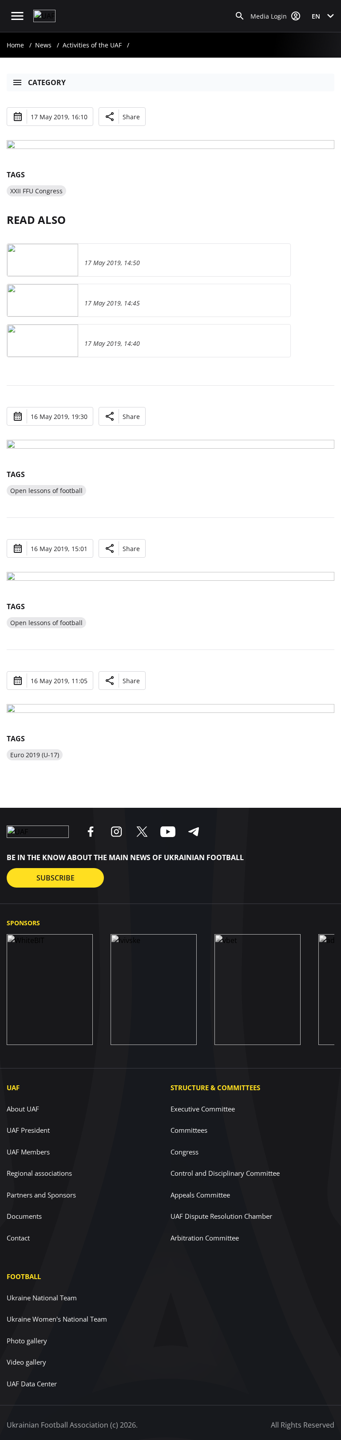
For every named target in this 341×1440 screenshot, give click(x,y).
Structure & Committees (215, 1087)
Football (24, 1276)
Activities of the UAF (92, 45)
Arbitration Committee (204, 1237)
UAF (13, 1087)
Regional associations (39, 1173)
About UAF (23, 1108)
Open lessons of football (46, 490)
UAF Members (28, 1151)
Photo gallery (27, 1340)
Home (15, 45)
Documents (24, 1216)
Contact (18, 1237)
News (43, 45)
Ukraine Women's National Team (57, 1319)
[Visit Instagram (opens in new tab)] (116, 831)
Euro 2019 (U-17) (34, 755)
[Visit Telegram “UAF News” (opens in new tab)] (193, 831)
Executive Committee (202, 1108)
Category (47, 82)
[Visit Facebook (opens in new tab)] (90, 831)
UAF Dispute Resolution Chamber (221, 1216)
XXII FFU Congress (36, 191)
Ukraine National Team (42, 1297)
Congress (184, 1151)
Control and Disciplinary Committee (225, 1173)
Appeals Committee (200, 1194)
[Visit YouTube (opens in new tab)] (167, 831)
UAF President (28, 1130)
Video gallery (26, 1362)
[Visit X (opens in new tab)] (142, 831)
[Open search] (239, 16)
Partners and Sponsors (41, 1194)
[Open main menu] (17, 16)
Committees (188, 1130)
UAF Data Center (32, 1383)
